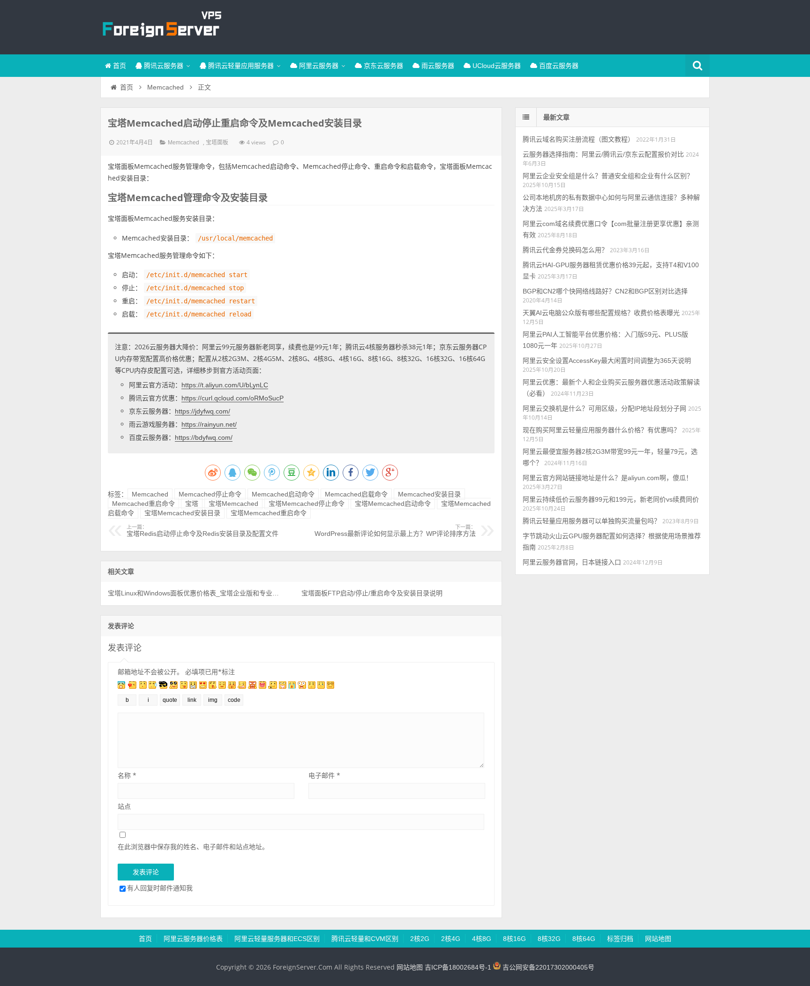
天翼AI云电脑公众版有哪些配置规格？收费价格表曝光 (601, 312)
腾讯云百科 (161, 25)
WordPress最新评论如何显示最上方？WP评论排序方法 (395, 531)
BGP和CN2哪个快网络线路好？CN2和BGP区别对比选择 (605, 291)
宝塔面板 (217, 142)
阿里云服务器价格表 (193, 938)
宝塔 (191, 503)
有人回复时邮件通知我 (160, 887)
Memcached (165, 87)
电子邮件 (324, 775)
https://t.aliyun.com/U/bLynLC (224, 385)
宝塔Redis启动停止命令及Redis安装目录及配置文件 (202, 531)
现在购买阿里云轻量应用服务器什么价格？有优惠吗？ (601, 430)
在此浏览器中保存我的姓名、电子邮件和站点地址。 (193, 846)
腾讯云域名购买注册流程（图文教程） (578, 139)
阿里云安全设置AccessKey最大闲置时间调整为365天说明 (607, 360)
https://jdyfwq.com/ (202, 411)
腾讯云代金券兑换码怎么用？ (565, 250)
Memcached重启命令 (143, 503)
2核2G (419, 938)
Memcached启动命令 (283, 494)
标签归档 (620, 938)
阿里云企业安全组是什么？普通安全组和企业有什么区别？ (608, 176)
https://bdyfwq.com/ (203, 437)
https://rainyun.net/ (209, 424)
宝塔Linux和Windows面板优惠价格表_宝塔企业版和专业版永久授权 (195, 593)
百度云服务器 (557, 65)
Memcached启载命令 (356, 494)
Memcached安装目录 (429, 494)
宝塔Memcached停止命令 (307, 503)
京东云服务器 (382, 65)
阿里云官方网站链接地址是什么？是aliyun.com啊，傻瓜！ (607, 478)
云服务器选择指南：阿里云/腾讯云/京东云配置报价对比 (603, 154)
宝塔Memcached (233, 503)
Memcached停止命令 (210, 494)
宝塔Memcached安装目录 (182, 513)
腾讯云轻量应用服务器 (240, 65)
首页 (118, 65)
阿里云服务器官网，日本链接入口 (572, 562)
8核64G (583, 938)
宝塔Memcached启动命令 (393, 503)
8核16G (514, 938)
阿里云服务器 (317, 65)
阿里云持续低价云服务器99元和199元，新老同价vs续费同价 (611, 499)
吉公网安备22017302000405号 (547, 967)
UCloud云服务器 (496, 65)
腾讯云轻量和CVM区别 (364, 938)
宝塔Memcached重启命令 (269, 513)
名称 (127, 775)
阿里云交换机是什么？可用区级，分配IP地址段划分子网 (604, 408)
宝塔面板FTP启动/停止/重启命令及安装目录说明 (371, 593)
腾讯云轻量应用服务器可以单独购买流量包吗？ (591, 521)
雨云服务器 (437, 65)
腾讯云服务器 (162, 65)
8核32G (549, 938)
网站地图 (658, 938)
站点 (124, 806)
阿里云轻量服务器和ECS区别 (277, 938)
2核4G (450, 938)
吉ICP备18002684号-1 (458, 967)
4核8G (481, 938)
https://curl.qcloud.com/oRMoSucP (232, 398)
